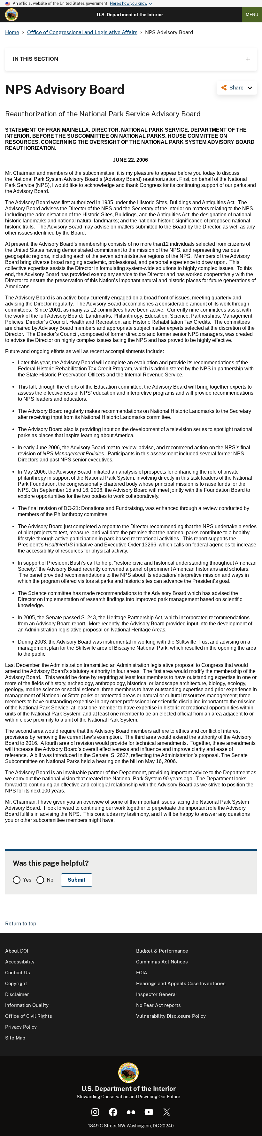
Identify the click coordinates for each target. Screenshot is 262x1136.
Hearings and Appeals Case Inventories (181, 983)
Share (236, 88)
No (50, 880)
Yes (27, 880)
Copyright (16, 983)
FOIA (141, 972)
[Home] (11, 14)
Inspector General (156, 994)
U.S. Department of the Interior (130, 14)
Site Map (15, 1037)
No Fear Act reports (158, 1005)
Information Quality (27, 1005)
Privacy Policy (21, 1027)
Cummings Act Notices (162, 961)
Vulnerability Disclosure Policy (171, 1016)
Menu (252, 14)
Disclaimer (17, 994)
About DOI (16, 951)
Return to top (20, 924)
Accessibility (20, 961)
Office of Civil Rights (28, 1016)
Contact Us (17, 972)
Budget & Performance (162, 951)
